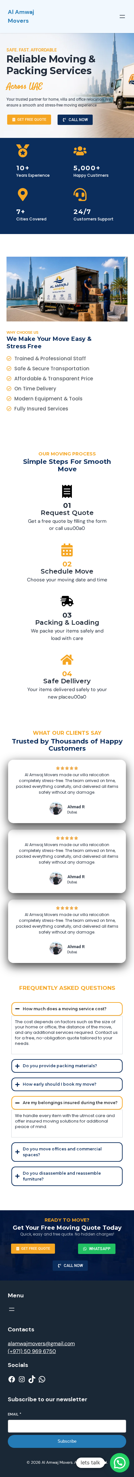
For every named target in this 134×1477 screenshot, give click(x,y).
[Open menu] (122, 16)
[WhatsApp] (42, 1379)
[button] (119, 1462)
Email (14, 1414)
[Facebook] (12, 1379)
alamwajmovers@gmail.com (41, 1343)
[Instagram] (22, 1379)
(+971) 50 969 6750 (32, 1351)
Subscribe (67, 1441)
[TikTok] (32, 1379)
